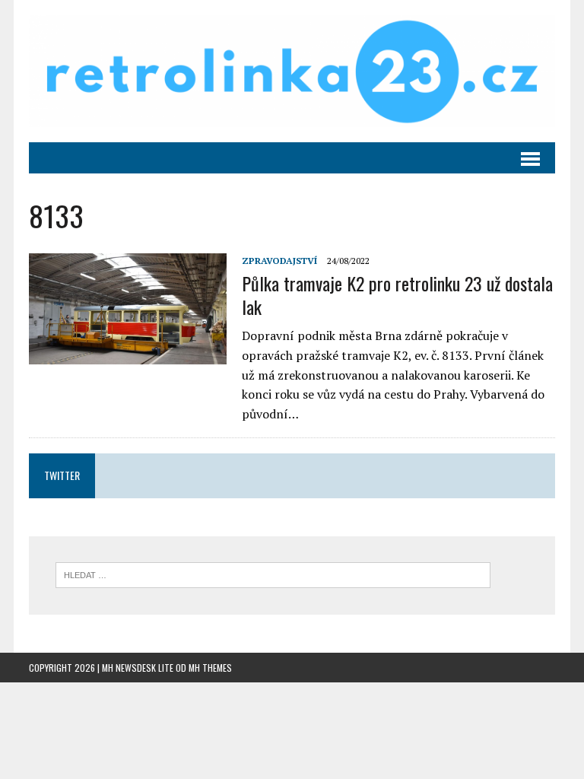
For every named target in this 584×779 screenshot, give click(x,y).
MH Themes (210, 667)
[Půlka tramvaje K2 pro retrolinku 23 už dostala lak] (128, 354)
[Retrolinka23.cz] (291, 71)
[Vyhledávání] (273, 573)
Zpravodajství (279, 260)
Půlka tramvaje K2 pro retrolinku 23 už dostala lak (397, 294)
